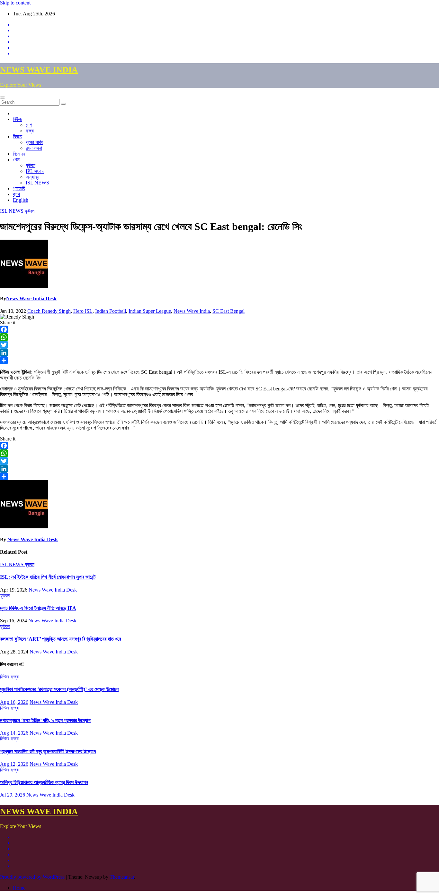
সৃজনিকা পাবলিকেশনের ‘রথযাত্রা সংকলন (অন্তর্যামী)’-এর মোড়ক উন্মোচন (59, 689)
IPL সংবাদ (35, 171)
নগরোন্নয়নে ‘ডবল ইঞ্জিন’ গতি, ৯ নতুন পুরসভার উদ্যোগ (45, 720)
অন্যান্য (32, 177)
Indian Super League (150, 311)
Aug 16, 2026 (14, 702)
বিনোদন (19, 154)
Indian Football (110, 311)
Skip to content (15, 2)
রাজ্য (30, 130)
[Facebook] (219, 329)
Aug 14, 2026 (14, 733)
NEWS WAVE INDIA (39, 69)
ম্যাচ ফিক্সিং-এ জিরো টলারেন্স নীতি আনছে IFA (38, 608)
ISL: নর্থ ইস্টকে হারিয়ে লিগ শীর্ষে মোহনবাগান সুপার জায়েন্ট (47, 577)
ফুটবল (30, 165)
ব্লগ (16, 194)
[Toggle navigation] (2, 97)
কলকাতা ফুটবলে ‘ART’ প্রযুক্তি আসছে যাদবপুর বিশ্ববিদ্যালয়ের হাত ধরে (60, 639)
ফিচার (17, 136)
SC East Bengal (228, 311)
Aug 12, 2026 (14, 764)
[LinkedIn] (219, 352)
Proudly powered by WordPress (33, 877)
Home (19, 888)
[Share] (219, 360)
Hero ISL (83, 311)
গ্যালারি (19, 188)
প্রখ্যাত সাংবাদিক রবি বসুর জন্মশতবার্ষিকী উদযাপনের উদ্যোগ (48, 751)
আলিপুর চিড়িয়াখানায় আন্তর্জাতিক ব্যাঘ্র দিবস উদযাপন (44, 782)
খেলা (16, 159)
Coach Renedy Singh (49, 311)
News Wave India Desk (31, 298)
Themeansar (122, 877)
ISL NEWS (37, 182)
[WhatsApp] (219, 337)
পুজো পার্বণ (34, 142)
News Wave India (192, 311)
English (20, 200)
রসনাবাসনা (34, 148)
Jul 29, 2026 (12, 795)
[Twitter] (219, 345)
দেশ (29, 125)
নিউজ (17, 119)
